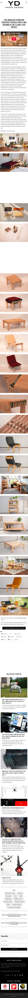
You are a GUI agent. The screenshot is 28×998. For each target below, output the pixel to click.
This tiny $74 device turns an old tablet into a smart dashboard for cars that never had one (13, 736)
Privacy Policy (17, 971)
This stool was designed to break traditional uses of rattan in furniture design (14, 923)
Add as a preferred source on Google (14, 628)
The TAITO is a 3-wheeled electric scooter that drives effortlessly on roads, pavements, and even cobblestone (13, 841)
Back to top (13, 996)
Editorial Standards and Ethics (7, 971)
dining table (8, 899)
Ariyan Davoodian (10, 893)
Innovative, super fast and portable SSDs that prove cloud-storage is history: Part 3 (14, 773)
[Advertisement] (14, 14)
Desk (21, 896)
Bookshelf (8, 896)
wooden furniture (16, 904)
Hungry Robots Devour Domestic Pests (13, 808)
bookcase (20, 893)
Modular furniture (19, 901)
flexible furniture (18, 899)
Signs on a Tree (6, 878)
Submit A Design (22, 618)
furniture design (8, 901)
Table (8, 904)
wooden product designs (14, 907)
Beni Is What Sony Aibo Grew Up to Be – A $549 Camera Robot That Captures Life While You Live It (13, 701)
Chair (15, 896)
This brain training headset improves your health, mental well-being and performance (14, 915)
